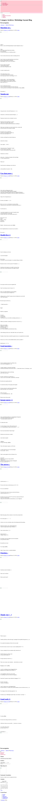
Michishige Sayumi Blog (7, 15)
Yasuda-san (4, 94)
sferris (18, 30)
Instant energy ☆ (6, 400)
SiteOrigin (3, 800)
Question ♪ (4, 553)
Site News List (2, 754)
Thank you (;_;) (6, 615)
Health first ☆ (5, 235)
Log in (4, 795)
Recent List (2, 752)
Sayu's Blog (5, 3)
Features (4, 16)
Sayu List (2, 753)
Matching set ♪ (5, 28)
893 (10, 25)
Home (4, 14)
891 (8, 25)
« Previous (2, 25)
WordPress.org (5, 798)
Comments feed (5, 797)
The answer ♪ (5, 464)
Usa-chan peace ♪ (6, 173)
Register (4, 794)
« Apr (1, 790)
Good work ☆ (5, 699)
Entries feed (4, 796)
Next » (13, 25)
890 (6, 25)
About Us (4, 17)
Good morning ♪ (6, 346)
